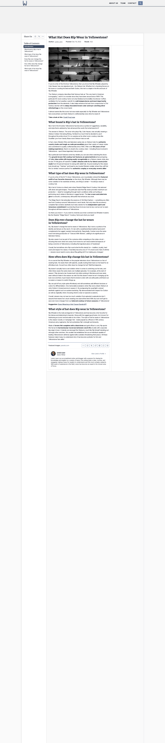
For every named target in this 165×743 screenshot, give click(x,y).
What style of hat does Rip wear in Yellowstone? (33, 69)
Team (122, 3)
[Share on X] (39, 36)
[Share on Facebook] (35, 36)
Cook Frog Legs (69, 117)
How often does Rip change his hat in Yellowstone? (33, 65)
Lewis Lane (58, 42)
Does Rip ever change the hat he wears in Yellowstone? (33, 60)
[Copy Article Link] (42, 36)
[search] (140, 3)
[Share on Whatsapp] (103, 345)
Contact (132, 3)
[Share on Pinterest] (99, 345)
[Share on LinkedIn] (107, 345)
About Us (113, 3)
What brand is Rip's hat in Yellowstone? (32, 50)
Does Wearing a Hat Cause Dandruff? (72, 304)
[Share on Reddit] (95, 345)
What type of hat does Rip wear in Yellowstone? (32, 55)
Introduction (28, 46)
